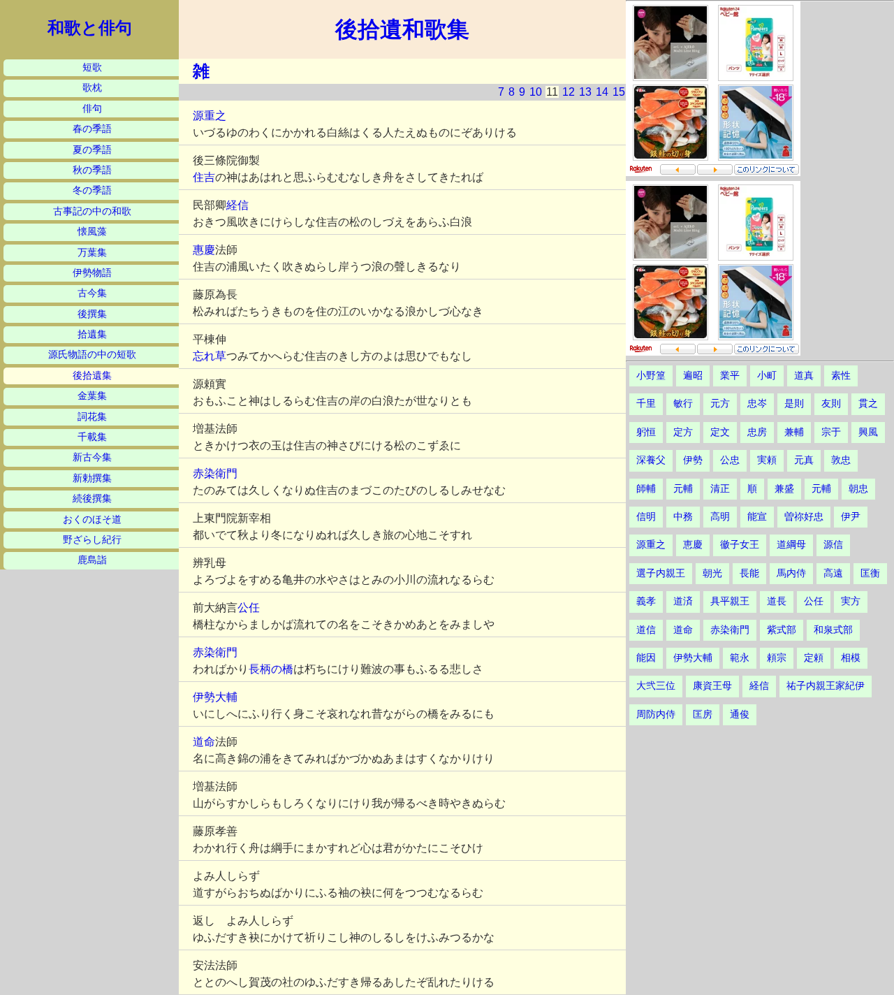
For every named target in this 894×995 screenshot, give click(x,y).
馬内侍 (791, 573)
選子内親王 (660, 573)
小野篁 (651, 375)
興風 (868, 432)
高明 (720, 516)
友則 (831, 403)
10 (535, 92)
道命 (204, 742)
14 (602, 92)
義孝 (646, 601)
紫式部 (781, 630)
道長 (776, 601)
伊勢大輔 (215, 697)
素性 (841, 375)
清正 (720, 489)
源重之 (209, 116)
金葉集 (92, 396)
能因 (646, 658)
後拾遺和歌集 (402, 29)
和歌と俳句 (89, 28)
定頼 (813, 658)
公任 (248, 607)
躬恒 (646, 432)
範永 (739, 658)
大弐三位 (655, 686)
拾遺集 (92, 334)
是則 (794, 403)
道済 (683, 601)
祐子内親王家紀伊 (825, 686)
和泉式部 (833, 630)
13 (585, 92)
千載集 (92, 437)
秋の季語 (92, 170)
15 (619, 92)
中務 (683, 516)
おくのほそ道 (92, 519)
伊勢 (693, 460)
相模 (850, 658)
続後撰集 (92, 498)
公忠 (730, 460)
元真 (804, 460)
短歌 (92, 67)
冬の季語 (92, 190)
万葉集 (92, 252)
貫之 (868, 403)
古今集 (92, 293)
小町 (767, 375)
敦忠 (841, 460)
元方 (720, 403)
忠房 (757, 432)
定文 (720, 432)
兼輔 (794, 432)
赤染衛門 (215, 473)
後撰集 (92, 314)
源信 (833, 544)
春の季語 (92, 129)
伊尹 (850, 516)
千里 (646, 403)
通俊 (739, 714)
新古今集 (92, 457)
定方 (683, 432)
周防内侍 (655, 714)
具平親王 (729, 601)
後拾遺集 (92, 375)
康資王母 (712, 686)
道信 (646, 630)
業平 (730, 375)
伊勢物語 (92, 273)
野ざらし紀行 (92, 540)
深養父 (651, 460)
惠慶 (204, 250)
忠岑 (757, 403)
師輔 (646, 489)
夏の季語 (92, 150)
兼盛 (784, 489)
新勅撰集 (92, 478)
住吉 (204, 177)
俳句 (92, 108)
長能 (749, 573)
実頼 (767, 460)
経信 (237, 205)
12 (568, 92)
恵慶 (693, 544)
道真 (804, 375)
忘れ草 (209, 356)
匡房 (702, 714)
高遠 (833, 573)
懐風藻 (92, 231)
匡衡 (870, 573)
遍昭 (693, 375)
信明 (646, 516)
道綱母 (791, 544)
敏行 (683, 403)
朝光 (712, 573)
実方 (850, 601)
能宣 (757, 516)
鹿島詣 (92, 560)
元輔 (683, 489)
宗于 (831, 432)
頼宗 (776, 658)
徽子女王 (739, 544)
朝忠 (858, 489)
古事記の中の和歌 (92, 211)
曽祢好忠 (803, 516)
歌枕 (92, 87)
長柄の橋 (271, 669)
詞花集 (92, 417)
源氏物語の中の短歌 (92, 354)
